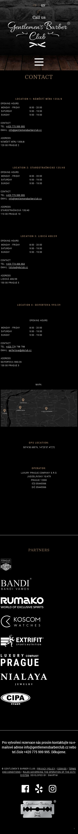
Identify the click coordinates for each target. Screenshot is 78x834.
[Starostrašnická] (47, 409)
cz (34, 5)
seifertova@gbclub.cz (20, 350)
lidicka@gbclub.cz (18, 267)
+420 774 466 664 (15, 263)
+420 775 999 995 (15, 126)
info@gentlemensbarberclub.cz (25, 130)
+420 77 (10, 346)
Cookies (62, 768)
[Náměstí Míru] (21, 408)
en (43, 5)
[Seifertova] (23, 400)
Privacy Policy (46, 768)
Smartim (53, 775)
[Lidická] (5, 410)
